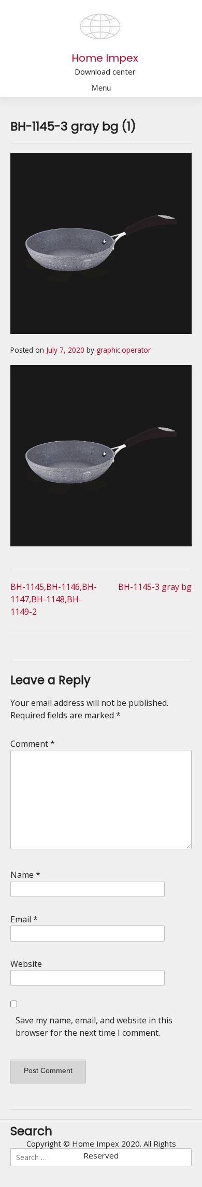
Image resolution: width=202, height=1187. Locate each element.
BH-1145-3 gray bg (155, 586)
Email (24, 919)
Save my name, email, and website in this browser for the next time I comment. (94, 1026)
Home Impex (104, 58)
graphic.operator (123, 350)
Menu (101, 87)
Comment (32, 743)
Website (26, 963)
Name (25, 874)
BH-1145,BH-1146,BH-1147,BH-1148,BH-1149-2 (53, 599)
